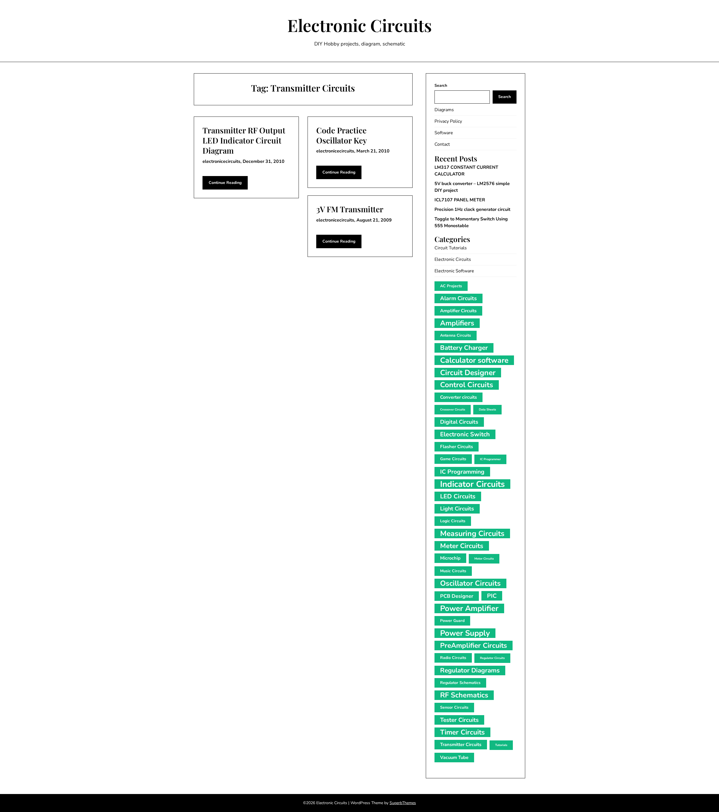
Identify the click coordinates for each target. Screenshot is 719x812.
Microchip (450, 558)
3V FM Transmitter (349, 209)
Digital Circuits (459, 422)
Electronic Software (454, 271)
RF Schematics (464, 695)
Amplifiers (457, 323)
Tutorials (501, 745)
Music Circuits (453, 571)
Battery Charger (464, 347)
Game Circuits (453, 459)
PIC (492, 596)
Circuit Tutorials (450, 248)
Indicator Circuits (472, 484)
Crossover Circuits (452, 409)
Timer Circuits (462, 732)
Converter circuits (458, 397)
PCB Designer (456, 596)
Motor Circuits (484, 558)
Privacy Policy (448, 121)
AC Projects (451, 286)
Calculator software (474, 360)
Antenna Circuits (455, 335)
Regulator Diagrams (470, 670)
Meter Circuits (461, 545)
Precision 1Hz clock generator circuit (472, 209)
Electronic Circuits (359, 25)
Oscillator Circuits (470, 583)
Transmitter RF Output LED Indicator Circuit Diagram (243, 140)
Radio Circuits (453, 657)
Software (443, 133)
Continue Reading (225, 182)
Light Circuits (457, 508)
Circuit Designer (467, 372)
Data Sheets (487, 409)
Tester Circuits (459, 720)
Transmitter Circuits (460, 745)
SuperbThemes (403, 803)
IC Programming (462, 472)
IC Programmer (490, 459)
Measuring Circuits (472, 533)
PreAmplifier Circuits (473, 645)
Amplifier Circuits (458, 311)
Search (440, 85)
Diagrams (444, 110)
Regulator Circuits (492, 658)
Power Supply (465, 633)
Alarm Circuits (458, 298)
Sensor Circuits (454, 707)
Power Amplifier (469, 608)
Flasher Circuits (456, 447)
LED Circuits (457, 496)
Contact (442, 144)
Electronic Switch (465, 434)
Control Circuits (466, 385)
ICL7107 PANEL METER (459, 200)
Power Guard (452, 620)
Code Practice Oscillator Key (341, 135)
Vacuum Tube (454, 757)
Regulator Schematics (460, 682)
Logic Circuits (452, 521)
